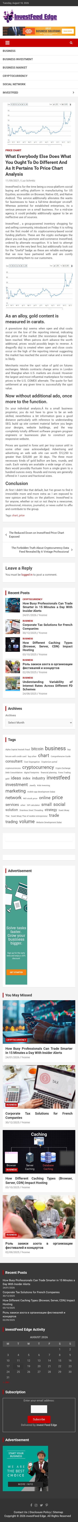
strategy (51, 810)
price (21, 515)
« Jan (6, 1382)
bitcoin (37, 749)
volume (27, 821)
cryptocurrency (38, 767)
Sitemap (58, 1512)
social (59, 804)
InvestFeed (10, 92)
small (46, 804)
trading (11, 821)
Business (9, 51)
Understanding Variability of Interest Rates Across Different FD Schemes (48, 685)
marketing (15, 791)
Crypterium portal (49, 762)
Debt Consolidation (13, 772)
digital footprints (31, 772)
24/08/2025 (29, 693)
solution (11, 810)
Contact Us (20, 1512)
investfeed (58, 778)
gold (7, 779)
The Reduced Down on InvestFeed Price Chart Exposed (36, 534)
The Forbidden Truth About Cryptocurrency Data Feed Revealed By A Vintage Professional (40, 549)
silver (22, 805)
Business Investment (18, 59)
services (12, 804)
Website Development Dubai (49, 822)
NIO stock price (30, 798)
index (26, 778)
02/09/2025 (29, 672)
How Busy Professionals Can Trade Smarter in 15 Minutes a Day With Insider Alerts (48, 607)
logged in (26, 574)
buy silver (32, 756)
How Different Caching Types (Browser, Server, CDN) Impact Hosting (48, 646)
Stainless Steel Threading (31, 810)
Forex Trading (64, 772)
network (13, 797)
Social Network (14, 84)
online (44, 797)
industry (38, 778)
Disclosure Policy (40, 1512)
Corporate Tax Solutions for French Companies (31, 1292)
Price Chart (13, 150)
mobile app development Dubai (41, 792)
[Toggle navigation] (7, 43)
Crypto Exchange (63, 768)
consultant (13, 761)
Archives (10, 715)
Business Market (15, 67)
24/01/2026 (29, 615)
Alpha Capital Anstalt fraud (17, 749)
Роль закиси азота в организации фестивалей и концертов (48, 666)
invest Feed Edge (46, 1425)
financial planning (49, 772)
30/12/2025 (29, 632)
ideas (16, 778)
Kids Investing (43, 785)
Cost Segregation (32, 762)
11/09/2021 (12, 180)
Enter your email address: (39, 1413)
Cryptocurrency (15, 76)
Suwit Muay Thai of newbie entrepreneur (29, 816)
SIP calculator (33, 805)
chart (15, 515)
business (55, 748)
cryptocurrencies (13, 768)
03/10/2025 (29, 654)
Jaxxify (32, 785)
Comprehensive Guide (61, 756)
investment (16, 784)
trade (54, 815)
